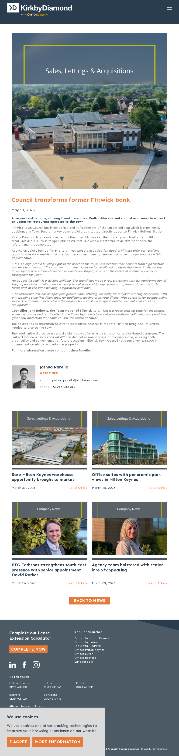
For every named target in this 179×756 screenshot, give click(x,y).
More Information (57, 741)
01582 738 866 (52, 687)
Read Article (77, 488)
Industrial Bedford (87, 646)
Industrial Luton (86, 642)
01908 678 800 (18, 687)
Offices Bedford (85, 657)
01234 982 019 (58, 387)
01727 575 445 (52, 698)
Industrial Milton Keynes (91, 638)
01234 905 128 (18, 698)
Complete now (28, 649)
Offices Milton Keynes (89, 649)
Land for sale (83, 661)
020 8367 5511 (84, 687)
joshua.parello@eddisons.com (69, 380)
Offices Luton (83, 653)
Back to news (89, 600)
